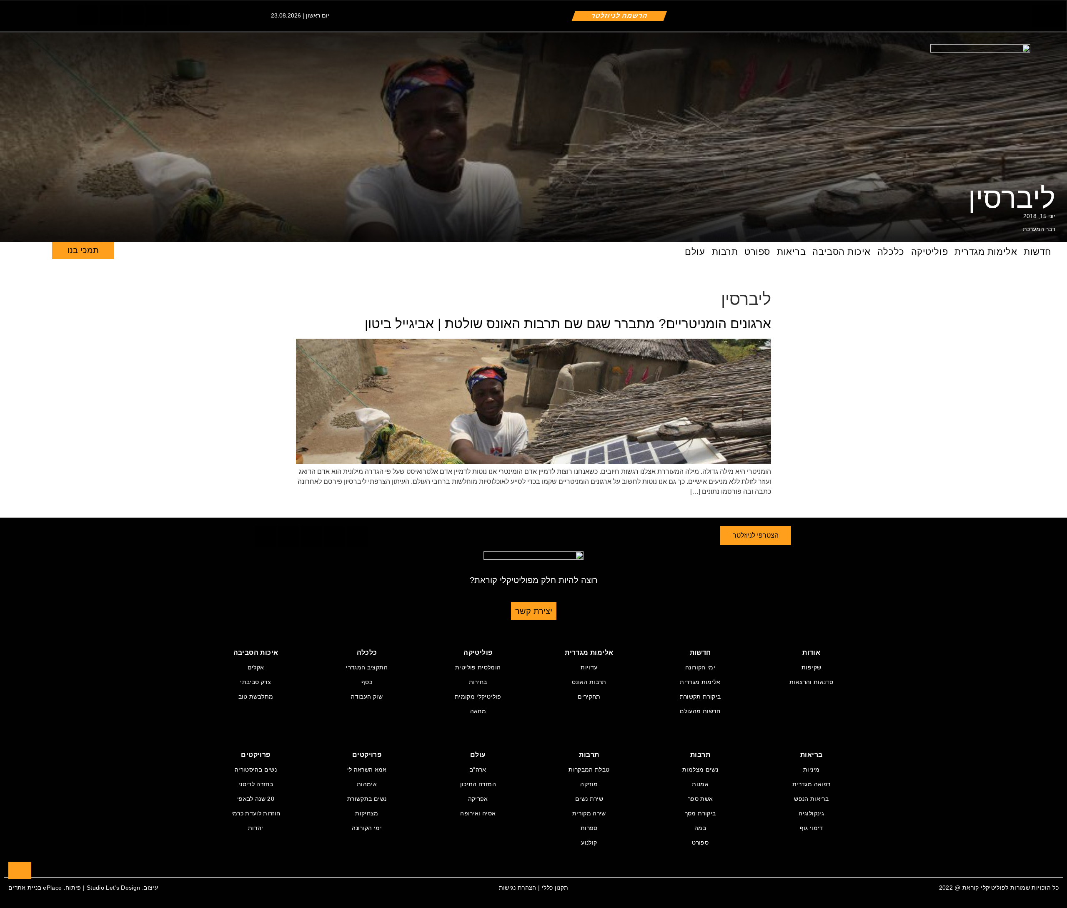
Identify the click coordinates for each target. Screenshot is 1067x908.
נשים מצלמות (700, 769)
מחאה (478, 711)
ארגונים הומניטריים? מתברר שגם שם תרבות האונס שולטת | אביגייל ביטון (568, 323)
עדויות (589, 667)
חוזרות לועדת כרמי (256, 813)
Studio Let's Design (113, 887)
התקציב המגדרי (367, 667)
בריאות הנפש (811, 798)
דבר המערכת (1039, 229)
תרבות (725, 251)
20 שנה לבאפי (255, 798)
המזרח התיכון (478, 784)
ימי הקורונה (700, 667)
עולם (695, 251)
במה (700, 828)
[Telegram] (156, 15)
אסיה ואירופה (478, 813)
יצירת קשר (533, 611)
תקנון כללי (555, 887)
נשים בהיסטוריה (256, 769)
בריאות (791, 251)
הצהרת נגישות (517, 887)
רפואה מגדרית (811, 784)
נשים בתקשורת (366, 798)
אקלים (256, 667)
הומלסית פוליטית (478, 667)
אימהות (367, 784)
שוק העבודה (367, 696)
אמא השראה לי (367, 769)
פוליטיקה (929, 251)
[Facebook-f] (87, 15)
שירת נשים (589, 798)
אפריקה (478, 798)
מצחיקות (366, 813)
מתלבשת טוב (255, 696)
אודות (811, 652)
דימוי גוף (811, 828)
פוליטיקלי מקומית (478, 696)
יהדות (255, 828)
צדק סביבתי (255, 682)
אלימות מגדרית (985, 251)
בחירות (478, 682)
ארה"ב (478, 769)
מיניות (811, 769)
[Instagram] (133, 15)
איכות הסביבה (841, 251)
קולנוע (589, 842)
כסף (366, 682)
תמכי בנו (83, 250)
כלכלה (890, 251)
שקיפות (811, 667)
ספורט (757, 251)
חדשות (1037, 251)
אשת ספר (700, 798)
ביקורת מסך (700, 813)
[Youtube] (179, 15)
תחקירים (589, 696)
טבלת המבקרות (589, 769)
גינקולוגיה (811, 813)
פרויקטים (366, 754)
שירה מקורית (589, 813)
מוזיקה (589, 784)
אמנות (700, 784)
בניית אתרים (24, 887)
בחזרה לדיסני (255, 784)
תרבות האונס (589, 682)
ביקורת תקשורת (700, 696)
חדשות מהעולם (700, 711)
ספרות (589, 828)
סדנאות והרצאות (811, 682)
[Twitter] (110, 15)
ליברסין (1011, 198)
